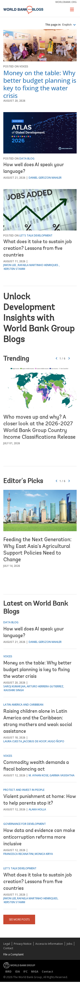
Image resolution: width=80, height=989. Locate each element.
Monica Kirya (44, 854)
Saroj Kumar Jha (14, 686)
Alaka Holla (37, 809)
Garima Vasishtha (62, 775)
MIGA (34, 971)
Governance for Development (24, 824)
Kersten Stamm (14, 269)
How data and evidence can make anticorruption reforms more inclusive (39, 837)
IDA (17, 971)
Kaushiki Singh (14, 690)
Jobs (69, 944)
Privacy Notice (23, 944)
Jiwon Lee (9, 265)
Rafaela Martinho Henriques (38, 265)
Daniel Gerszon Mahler (45, 178)
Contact (8, 948)
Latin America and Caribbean (23, 704)
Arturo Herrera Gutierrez (45, 686)
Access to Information (49, 944)
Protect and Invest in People (23, 790)
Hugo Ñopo (56, 741)
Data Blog (26, 158)
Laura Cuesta (12, 741)
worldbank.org (66, 2)
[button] (69, 358)
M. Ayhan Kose (38, 775)
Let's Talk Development (35, 235)
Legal (6, 944)
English (67, 24)
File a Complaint (13, 954)
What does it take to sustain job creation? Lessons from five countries (37, 249)
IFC (25, 971)
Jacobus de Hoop (35, 741)
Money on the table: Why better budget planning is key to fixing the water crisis (39, 84)
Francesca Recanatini (18, 854)
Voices (23, 66)
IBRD (8, 971)
